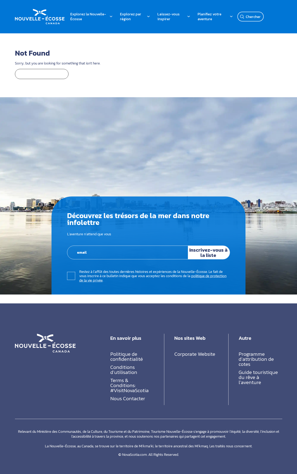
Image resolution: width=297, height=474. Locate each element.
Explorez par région (130, 16)
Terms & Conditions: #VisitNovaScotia (129, 385)
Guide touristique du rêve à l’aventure (258, 377)
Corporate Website (194, 354)
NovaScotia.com (134, 454)
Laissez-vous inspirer (168, 16)
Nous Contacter (127, 398)
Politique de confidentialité (126, 356)
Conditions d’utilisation (123, 369)
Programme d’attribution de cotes (256, 359)
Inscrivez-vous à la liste (208, 252)
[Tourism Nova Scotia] (39, 11)
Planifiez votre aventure (209, 16)
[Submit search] (242, 16)
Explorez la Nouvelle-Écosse (88, 16)
